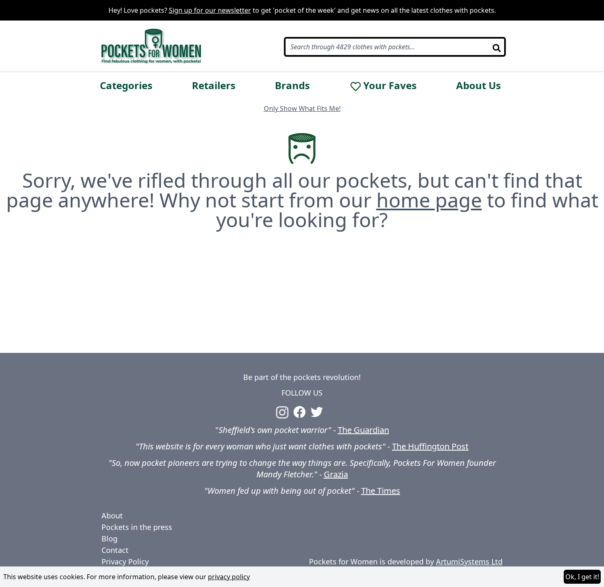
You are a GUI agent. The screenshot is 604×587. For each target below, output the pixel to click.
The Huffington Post (430, 446)
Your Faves (390, 85)
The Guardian (363, 429)
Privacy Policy (125, 561)
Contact (115, 550)
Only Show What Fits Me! (302, 108)
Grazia (336, 474)
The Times (380, 490)
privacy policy (229, 576)
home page (429, 199)
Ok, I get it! (582, 576)
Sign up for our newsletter (210, 10)
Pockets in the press (136, 527)
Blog (109, 538)
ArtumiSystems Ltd (469, 561)
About (112, 515)
